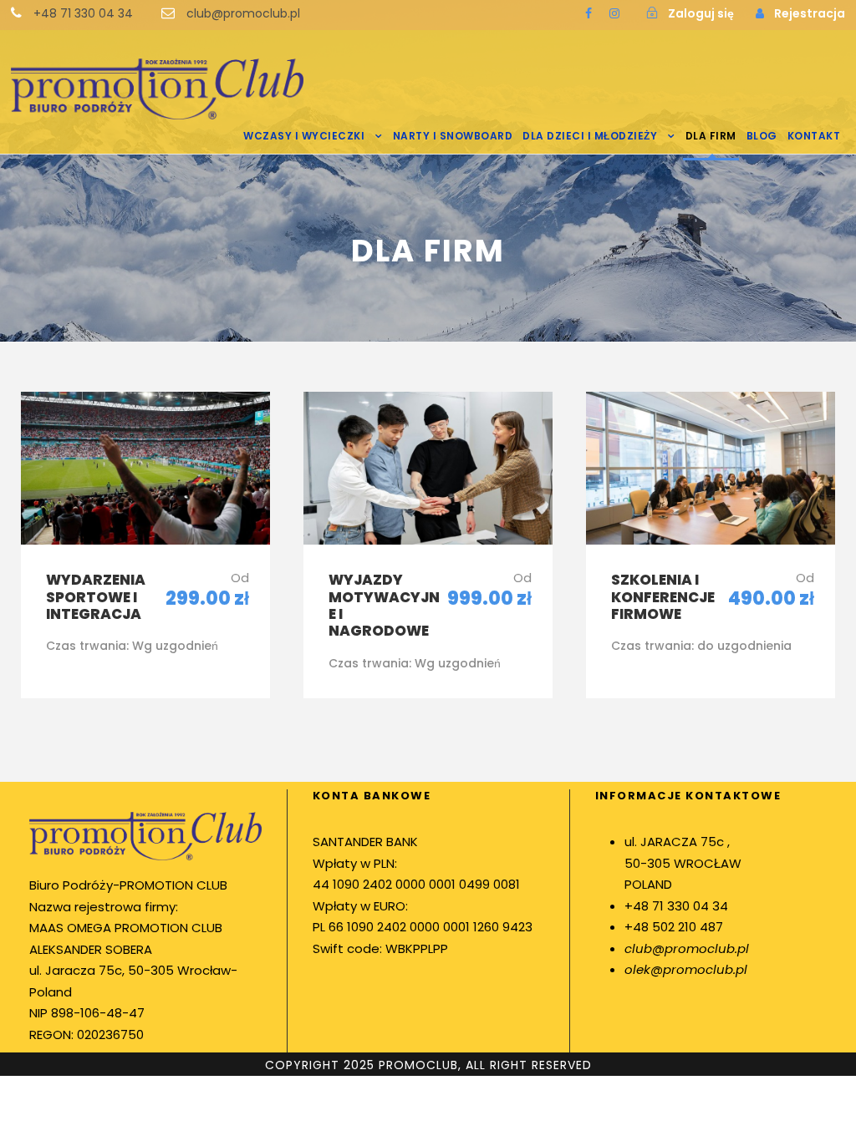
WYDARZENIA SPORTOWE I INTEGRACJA (95, 597)
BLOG (761, 136)
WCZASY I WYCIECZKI (303, 136)
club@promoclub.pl (686, 948)
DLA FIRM (710, 136)
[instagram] (614, 13)
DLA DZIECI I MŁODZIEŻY (589, 136)
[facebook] (588, 13)
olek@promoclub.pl (685, 969)
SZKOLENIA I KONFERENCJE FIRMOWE (663, 597)
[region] (217, 990)
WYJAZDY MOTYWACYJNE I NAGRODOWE (384, 605)
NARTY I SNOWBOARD (453, 136)
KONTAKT (814, 136)
